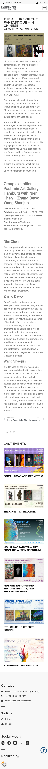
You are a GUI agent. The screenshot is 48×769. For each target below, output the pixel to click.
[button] (44, 8)
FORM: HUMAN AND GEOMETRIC (23, 476)
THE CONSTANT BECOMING (20, 511)
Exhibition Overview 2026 (21, 665)
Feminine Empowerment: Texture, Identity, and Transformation (20, 588)
